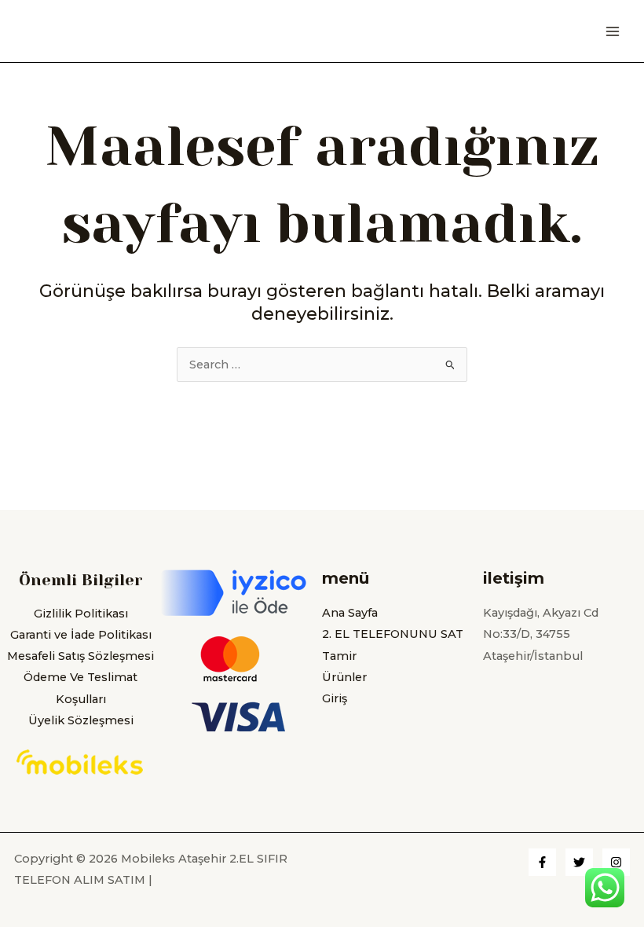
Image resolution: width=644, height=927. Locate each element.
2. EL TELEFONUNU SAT (392, 634)
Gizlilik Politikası (81, 613)
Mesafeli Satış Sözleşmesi (80, 656)
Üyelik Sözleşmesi (81, 720)
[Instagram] (616, 862)
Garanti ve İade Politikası (81, 635)
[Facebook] (542, 862)
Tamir (339, 656)
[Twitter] (579, 862)
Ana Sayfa (350, 613)
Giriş (334, 698)
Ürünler (344, 677)
